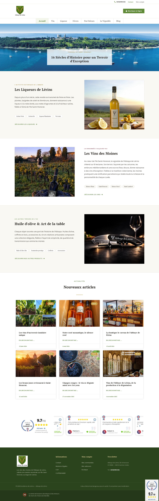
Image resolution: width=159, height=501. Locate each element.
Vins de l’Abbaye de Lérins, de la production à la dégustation (121, 384)
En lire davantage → (27, 340)
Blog (118, 21)
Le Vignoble (105, 21)
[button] (20, 116)
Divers (75, 21)
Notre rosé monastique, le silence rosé (78, 333)
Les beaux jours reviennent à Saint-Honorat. (35, 384)
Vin (52, 21)
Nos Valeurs (89, 21)
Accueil (42, 21)
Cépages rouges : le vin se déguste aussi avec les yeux (78, 384)
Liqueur (63, 21)
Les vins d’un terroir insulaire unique (32, 333)
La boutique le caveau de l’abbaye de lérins (123, 333)
